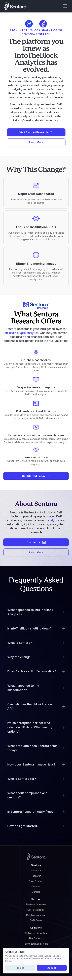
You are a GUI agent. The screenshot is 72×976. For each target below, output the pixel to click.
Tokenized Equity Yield (36, 943)
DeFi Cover (36, 920)
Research (36, 875)
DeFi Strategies (36, 909)
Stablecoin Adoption (36, 933)
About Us (36, 870)
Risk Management (36, 915)
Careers (36, 891)
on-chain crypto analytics (21, 333)
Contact (36, 886)
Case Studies (36, 881)
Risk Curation (36, 938)
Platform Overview (36, 904)
